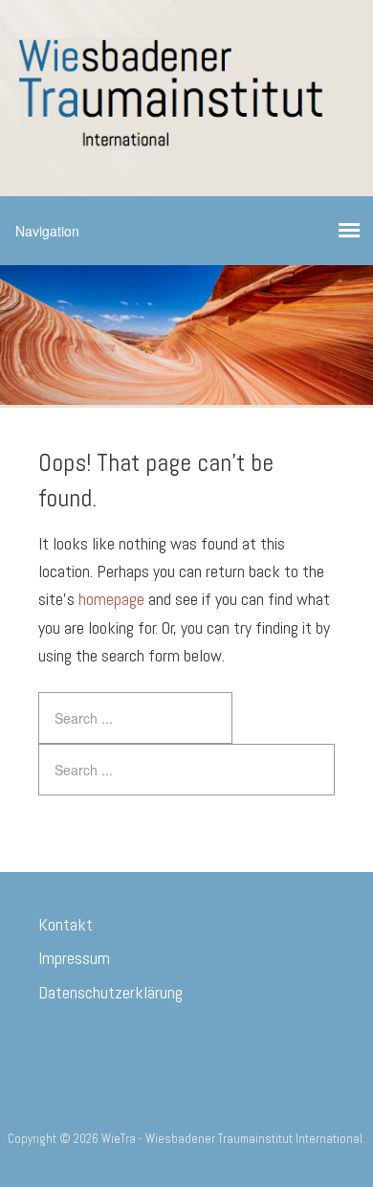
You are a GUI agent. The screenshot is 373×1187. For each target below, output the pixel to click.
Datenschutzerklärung (110, 992)
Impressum (74, 958)
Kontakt (65, 924)
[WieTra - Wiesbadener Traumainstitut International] (186, 136)
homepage (111, 599)
